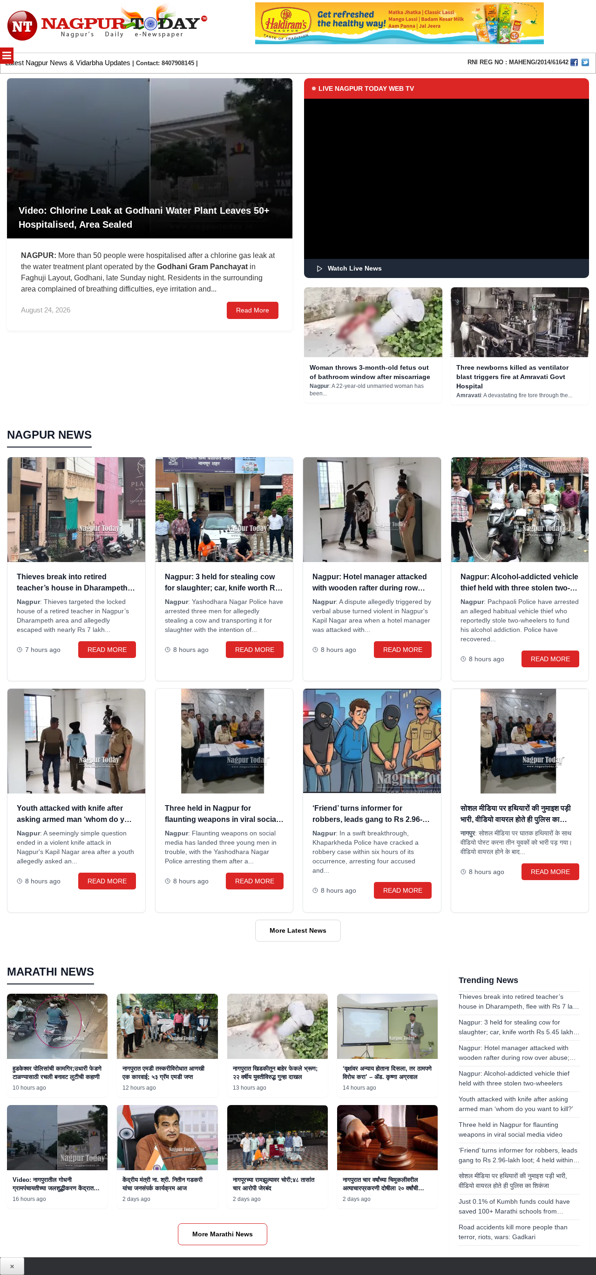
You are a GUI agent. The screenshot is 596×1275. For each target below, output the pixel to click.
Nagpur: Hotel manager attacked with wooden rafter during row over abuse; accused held (369, 588)
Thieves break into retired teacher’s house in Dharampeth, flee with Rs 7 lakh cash (73, 588)
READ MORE (107, 649)
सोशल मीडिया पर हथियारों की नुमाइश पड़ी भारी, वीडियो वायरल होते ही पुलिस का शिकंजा (516, 819)
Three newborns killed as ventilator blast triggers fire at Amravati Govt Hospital (512, 377)
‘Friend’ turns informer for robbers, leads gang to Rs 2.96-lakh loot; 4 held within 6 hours (367, 819)
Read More (252, 310)
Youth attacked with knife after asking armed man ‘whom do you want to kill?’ (75, 819)
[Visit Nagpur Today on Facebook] (574, 62)
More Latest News (298, 930)
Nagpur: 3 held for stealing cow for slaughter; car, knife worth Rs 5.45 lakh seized (222, 588)
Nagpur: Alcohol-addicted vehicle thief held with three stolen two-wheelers (519, 588)
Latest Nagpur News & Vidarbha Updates (67, 63)
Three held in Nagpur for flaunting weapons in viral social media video (221, 819)
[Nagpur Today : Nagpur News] (108, 26)
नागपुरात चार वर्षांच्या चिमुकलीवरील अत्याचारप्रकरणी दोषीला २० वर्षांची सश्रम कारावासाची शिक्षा (380, 1188)
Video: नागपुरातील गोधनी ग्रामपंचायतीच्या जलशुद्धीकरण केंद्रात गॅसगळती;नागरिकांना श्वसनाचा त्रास (53, 1188)
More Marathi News (222, 1234)
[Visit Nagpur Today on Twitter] (585, 62)
